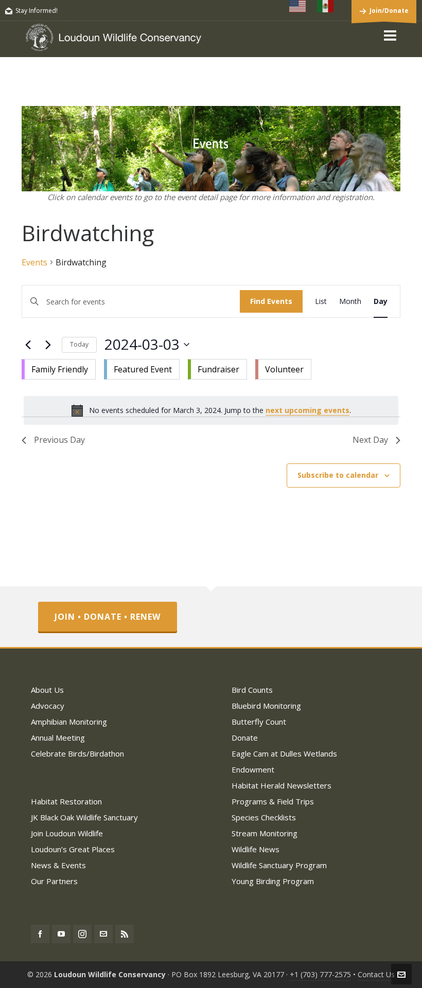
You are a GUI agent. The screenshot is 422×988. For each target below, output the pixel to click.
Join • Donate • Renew (108, 616)
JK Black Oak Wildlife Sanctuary (84, 817)
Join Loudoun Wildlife (67, 833)
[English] (298, 6)
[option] (59, 369)
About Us (47, 690)
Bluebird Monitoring (266, 705)
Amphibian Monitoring (69, 721)
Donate (245, 737)
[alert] (211, 410)
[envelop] (103, 934)
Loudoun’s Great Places (73, 849)
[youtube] (61, 934)
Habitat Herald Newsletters (281, 785)
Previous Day (59, 439)
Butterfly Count (259, 721)
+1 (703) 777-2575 (320, 974)
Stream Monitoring (264, 833)
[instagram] (82, 934)
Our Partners (54, 881)
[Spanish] (326, 6)
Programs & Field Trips (273, 801)
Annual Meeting (58, 737)
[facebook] (40, 934)
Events (34, 262)
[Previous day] (28, 344)
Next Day (370, 439)
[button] (166, 367)
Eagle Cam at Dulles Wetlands (284, 753)
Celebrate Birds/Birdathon (77, 753)
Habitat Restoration (66, 801)
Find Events (271, 301)
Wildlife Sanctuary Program (279, 865)
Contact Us (376, 974)
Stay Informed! (36, 10)
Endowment (253, 769)
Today (79, 344)
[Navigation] (390, 35)
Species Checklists (264, 817)
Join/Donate (389, 10)
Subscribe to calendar (337, 475)
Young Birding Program (273, 881)
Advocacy (47, 705)
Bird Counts (252, 690)
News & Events (58, 865)
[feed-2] (124, 934)
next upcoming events (307, 410)
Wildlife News (255, 849)
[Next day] (48, 344)
